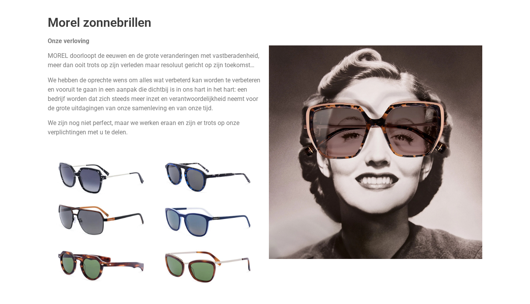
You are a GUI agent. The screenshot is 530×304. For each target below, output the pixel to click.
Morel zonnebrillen (99, 22)
